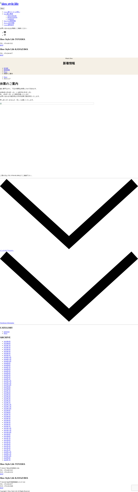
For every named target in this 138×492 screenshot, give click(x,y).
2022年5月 (7, 418)
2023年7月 (7, 391)
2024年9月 (7, 363)
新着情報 (10, 21)
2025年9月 (7, 341)
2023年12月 (7, 381)
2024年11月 (7, 359)
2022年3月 (7, 422)
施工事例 (8, 14)
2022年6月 (7, 416)
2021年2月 (7, 448)
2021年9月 (7, 434)
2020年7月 (7, 460)
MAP (1, 45)
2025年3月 (7, 351)
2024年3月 (7, 375)
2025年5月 (7, 347)
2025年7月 (7, 345)
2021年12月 (7, 428)
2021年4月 (7, 444)
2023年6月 (7, 393)
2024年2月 (7, 377)
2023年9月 (7, 387)
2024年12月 (7, 357)
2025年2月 (7, 353)
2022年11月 (7, 406)
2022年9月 (7, 410)
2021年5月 (7, 442)
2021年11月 (7, 430)
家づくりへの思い (12, 12)
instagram (6, 332)
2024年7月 (7, 367)
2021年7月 (7, 438)
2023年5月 (7, 395)
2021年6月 (7, 440)
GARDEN (11, 19)
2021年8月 (7, 436)
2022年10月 (7, 408)
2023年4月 (7, 397)
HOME (6, 68)
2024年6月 (7, 369)
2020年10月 (7, 456)
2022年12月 (7, 404)
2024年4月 (7, 373)
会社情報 (9, 23)
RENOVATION (12, 17)
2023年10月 (7, 385)
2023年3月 (7, 399)
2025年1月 (7, 355)
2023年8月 (7, 389)
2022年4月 (7, 420)
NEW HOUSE (12, 16)
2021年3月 (7, 446)
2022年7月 (7, 414)
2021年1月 (7, 450)
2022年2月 (7, 424)
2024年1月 (7, 379)
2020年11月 (7, 454)
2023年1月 (7, 402)
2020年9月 (7, 458)
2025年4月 (7, 349)
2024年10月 (7, 361)
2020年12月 (7, 452)
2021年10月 (7, 432)
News (5, 72)
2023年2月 (7, 401)
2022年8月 (7, 412)
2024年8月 (7, 365)
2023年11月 (7, 383)
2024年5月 (7, 371)
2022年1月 (7, 426)
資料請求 (9, 25)
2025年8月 (7, 343)
